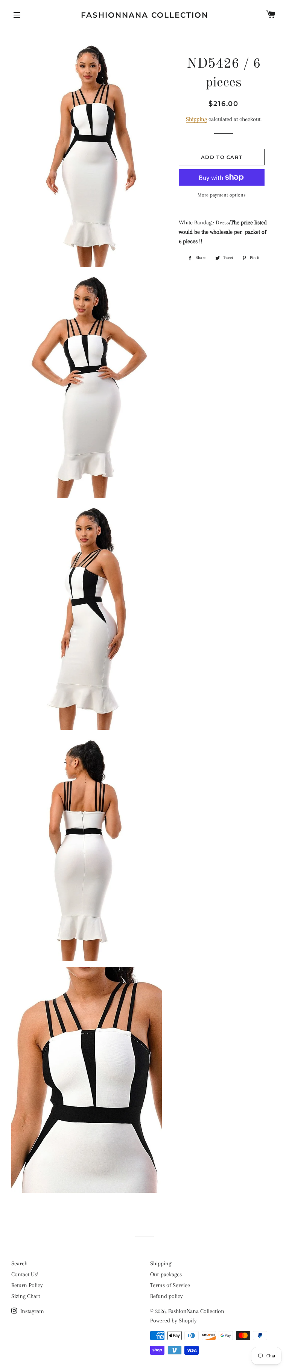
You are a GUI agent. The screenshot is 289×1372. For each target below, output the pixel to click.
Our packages (166, 1274)
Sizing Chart (25, 1296)
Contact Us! (24, 1274)
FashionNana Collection (144, 15)
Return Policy (27, 1285)
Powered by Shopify (173, 1320)
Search (19, 1263)
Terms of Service (170, 1285)
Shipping (196, 119)
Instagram (31, 1311)
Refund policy (166, 1296)
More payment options (222, 195)
